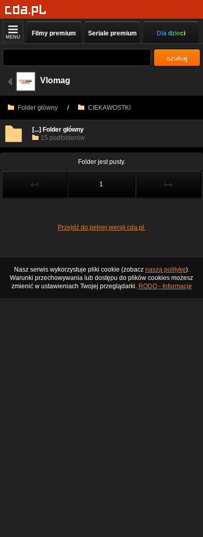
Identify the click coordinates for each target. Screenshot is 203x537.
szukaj (177, 58)
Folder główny (37, 107)
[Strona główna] (25, 10)
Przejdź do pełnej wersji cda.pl (102, 227)
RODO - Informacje (165, 286)
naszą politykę (165, 269)
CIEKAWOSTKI (108, 107)
